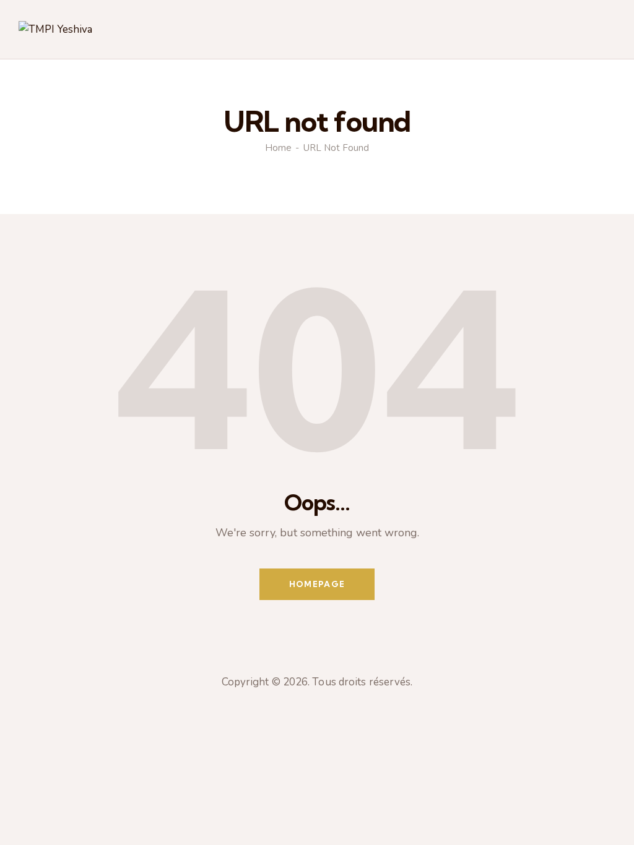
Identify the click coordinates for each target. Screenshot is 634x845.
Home (278, 147)
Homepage (317, 584)
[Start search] (607, 31)
